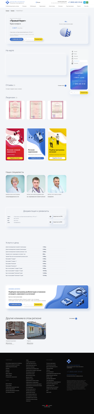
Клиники (24, 6)
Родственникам (70, 6)
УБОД (27, 360)
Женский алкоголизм (30, 375)
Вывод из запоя (29, 377)
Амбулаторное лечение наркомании (34, 384)
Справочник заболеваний (51, 388)
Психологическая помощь (31, 399)
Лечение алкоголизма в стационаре (33, 370)
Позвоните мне (38, 39)
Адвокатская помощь (30, 392)
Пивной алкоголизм (30, 373)
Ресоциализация (29, 387)
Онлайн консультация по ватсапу (13, 365)
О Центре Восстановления (11, 377)
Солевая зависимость (30, 361)
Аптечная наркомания (51, 378)
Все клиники (72, 318)
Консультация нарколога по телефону (14, 363)
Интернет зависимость (31, 389)
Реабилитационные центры (12, 6)
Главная (7, 10)
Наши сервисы (9, 373)
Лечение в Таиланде (30, 367)
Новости (7, 370)
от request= (50, 405)
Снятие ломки (9, 385)
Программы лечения (10, 392)
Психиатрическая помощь (31, 397)
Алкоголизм (52, 6)
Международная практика (51, 375)
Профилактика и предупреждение (53, 382)
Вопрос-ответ (49, 377)
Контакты (7, 371)
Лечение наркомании (10, 388)
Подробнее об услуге (15, 158)
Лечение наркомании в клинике (12, 390)
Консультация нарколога (31, 394)
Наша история (9, 375)
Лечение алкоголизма (51, 365)
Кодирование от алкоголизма (32, 380)
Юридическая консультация (52, 387)
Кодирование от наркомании (32, 382)
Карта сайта (48, 392)
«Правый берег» (19, 10)
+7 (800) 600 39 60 (75, 2)
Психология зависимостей (52, 383)
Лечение (60, 6)
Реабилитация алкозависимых (32, 368)
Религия (48, 370)
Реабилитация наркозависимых (12, 387)
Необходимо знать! (50, 385)
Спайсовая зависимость (31, 363)
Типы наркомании (50, 380)
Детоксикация (9, 383)
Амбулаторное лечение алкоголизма (34, 385)
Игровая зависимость (30, 390)
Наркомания (42, 6)
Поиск (85, 6)
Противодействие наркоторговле (53, 373)
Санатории (28, 401)
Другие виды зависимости (51, 366)
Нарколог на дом (29, 378)
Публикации (33, 6)
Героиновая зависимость (31, 365)
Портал (79, 6)
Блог (47, 390)
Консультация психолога (31, 395)
